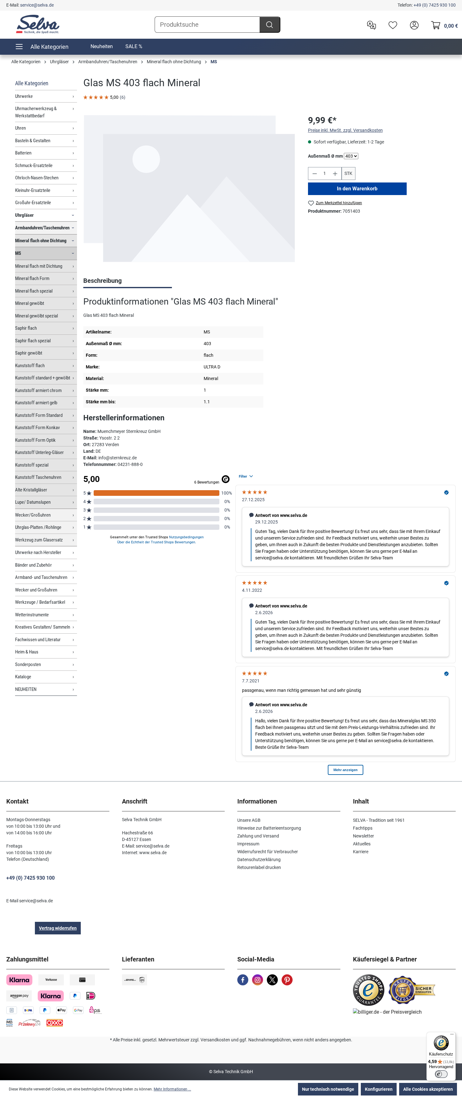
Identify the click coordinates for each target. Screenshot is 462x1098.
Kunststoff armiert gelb (36, 403)
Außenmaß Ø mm (325, 156)
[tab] (127, 281)
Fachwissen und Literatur (38, 639)
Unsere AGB (249, 820)
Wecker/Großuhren (33, 515)
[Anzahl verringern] (314, 173)
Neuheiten (102, 46)
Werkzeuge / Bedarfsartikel (40, 602)
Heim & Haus (26, 652)
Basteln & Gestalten (32, 140)
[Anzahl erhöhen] (335, 173)
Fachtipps (362, 828)
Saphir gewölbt (28, 353)
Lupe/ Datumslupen (33, 502)
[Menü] (452, 1035)
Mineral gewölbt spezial (36, 316)
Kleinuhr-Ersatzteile (32, 190)
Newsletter (363, 835)
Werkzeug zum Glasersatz (39, 540)
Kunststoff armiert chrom (38, 390)
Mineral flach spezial (33, 291)
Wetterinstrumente (32, 615)
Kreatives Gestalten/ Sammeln (42, 627)
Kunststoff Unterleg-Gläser (39, 452)
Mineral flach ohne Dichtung (41, 241)
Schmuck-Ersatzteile (33, 165)
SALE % (133, 46)
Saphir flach (26, 328)
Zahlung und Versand (258, 835)
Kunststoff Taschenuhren (38, 477)
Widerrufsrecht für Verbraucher (267, 851)
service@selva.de (37, 5)
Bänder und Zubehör (33, 565)
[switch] (441, 1074)
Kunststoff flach (30, 365)
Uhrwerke (24, 96)
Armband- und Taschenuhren (41, 577)
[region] (189, 188)
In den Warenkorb (357, 189)
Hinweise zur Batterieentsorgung (269, 828)
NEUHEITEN (25, 689)
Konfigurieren (379, 1089)
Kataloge (23, 677)
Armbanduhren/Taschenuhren (42, 228)
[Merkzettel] (391, 24)
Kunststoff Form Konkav (37, 427)
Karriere (360, 851)
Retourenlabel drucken (259, 867)
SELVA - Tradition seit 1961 (379, 820)
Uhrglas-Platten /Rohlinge (38, 527)
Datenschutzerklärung (259, 859)
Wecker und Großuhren (36, 590)
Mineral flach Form (32, 278)
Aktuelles (362, 843)
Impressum (248, 843)
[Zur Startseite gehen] (37, 24)
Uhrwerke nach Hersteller (38, 552)
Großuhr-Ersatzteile (33, 202)
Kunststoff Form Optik (35, 440)
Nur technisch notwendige (328, 1089)
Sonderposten (28, 664)
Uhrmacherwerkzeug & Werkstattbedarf (36, 112)
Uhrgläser (24, 215)
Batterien (23, 153)
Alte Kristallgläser (31, 490)
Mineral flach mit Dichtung (38, 266)
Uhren (20, 128)
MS (18, 253)
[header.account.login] (412, 24)
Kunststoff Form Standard (39, 415)
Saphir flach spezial (33, 341)
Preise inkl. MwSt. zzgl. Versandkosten (345, 130)
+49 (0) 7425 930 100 (435, 5)
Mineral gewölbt (29, 303)
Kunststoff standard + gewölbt (42, 378)
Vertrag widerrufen (58, 928)
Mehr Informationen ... (172, 1089)
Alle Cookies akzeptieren (428, 1089)
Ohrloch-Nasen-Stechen (36, 178)
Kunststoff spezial (31, 465)
